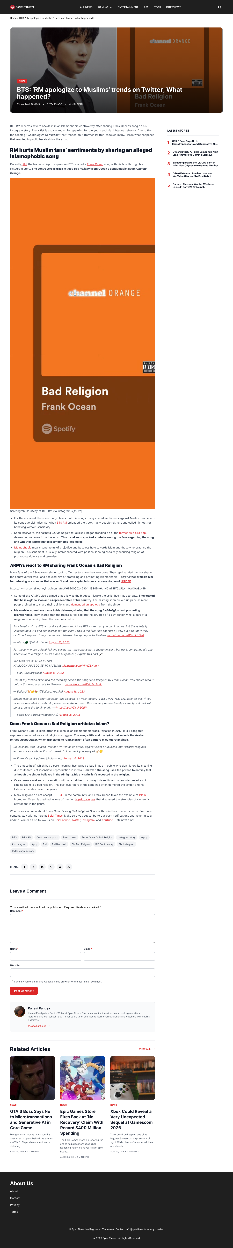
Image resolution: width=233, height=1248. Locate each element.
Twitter (75, 820)
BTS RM (26, 837)
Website (14, 965)
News (13, 1105)
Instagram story (126, 837)
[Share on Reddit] (60, 867)
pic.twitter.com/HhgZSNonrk (80, 665)
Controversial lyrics (47, 837)
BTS (14, 837)
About (14, 1191)
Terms (14, 1211)
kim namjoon (19, 844)
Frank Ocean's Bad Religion (97, 837)
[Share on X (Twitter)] (33, 867)
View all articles (37, 1025)
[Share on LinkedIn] (42, 867)
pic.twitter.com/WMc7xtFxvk (83, 684)
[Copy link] (68, 867)
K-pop (144, 837)
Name (14, 948)
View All (145, 1048)
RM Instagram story (23, 851)
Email (88, 948)
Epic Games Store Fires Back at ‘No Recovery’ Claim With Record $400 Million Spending (81, 1122)
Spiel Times (55, 815)
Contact (15, 1198)
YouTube (107, 820)
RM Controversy (104, 844)
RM (45, 844)
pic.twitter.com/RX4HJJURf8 (125, 635)
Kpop (35, 844)
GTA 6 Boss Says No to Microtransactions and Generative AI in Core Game (195, 143)
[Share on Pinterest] (51, 867)
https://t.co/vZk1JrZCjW (71, 707)
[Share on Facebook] (24, 867)
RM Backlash (59, 844)
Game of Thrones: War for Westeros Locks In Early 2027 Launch (193, 186)
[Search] (219, 7)
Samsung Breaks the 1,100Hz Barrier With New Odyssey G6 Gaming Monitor (195, 164)
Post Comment (24, 991)
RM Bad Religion (81, 844)
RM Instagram (126, 844)
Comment (16, 910)
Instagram (88, 820)
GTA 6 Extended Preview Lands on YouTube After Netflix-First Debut (193, 175)
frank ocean (69, 837)
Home (13, 18)
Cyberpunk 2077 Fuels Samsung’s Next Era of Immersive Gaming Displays (195, 153)
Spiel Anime (62, 820)
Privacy (15, 1205)
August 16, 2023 (59, 642)
